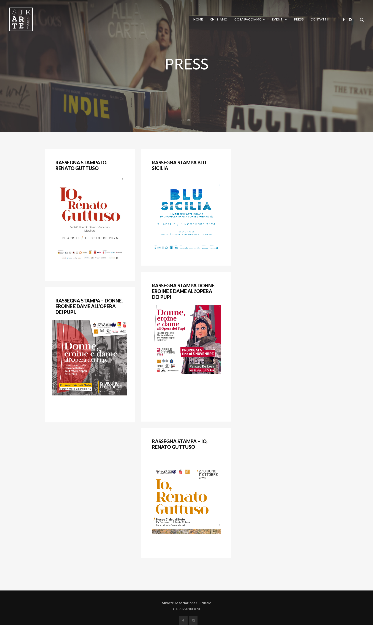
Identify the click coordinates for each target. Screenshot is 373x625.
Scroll (186, 120)
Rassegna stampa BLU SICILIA (179, 165)
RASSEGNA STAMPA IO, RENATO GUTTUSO (81, 165)
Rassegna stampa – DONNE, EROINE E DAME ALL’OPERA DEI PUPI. (89, 306)
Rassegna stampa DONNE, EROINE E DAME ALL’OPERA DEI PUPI (183, 291)
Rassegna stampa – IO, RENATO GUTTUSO (179, 444)
